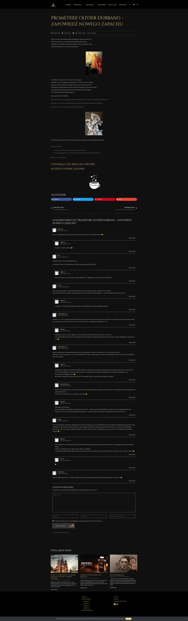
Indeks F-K (86, 603)
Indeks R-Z (86, 608)
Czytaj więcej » (54, 589)
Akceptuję (128, 618)
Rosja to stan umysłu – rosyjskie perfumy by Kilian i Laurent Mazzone (63, 576)
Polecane (112, 5)
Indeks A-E (86, 601)
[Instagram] (137, 4)
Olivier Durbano (82, 33)
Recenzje (89, 5)
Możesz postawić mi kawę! (68, 168)
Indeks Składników (87, 610)
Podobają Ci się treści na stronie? (73, 164)
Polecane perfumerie (120, 601)
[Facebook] (134, 4)
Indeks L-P (86, 606)
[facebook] (115, 604)
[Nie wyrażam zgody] (186, 619)
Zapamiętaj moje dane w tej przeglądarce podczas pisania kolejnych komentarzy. (78, 521)
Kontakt (122, 5)
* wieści (76, 33)
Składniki (102, 5)
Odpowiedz (132, 238)
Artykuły (78, 5)
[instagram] (117, 604)
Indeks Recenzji (86, 599)
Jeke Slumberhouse (117, 575)
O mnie (68, 5)
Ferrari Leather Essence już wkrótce (90, 576)
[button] (130, 4)
